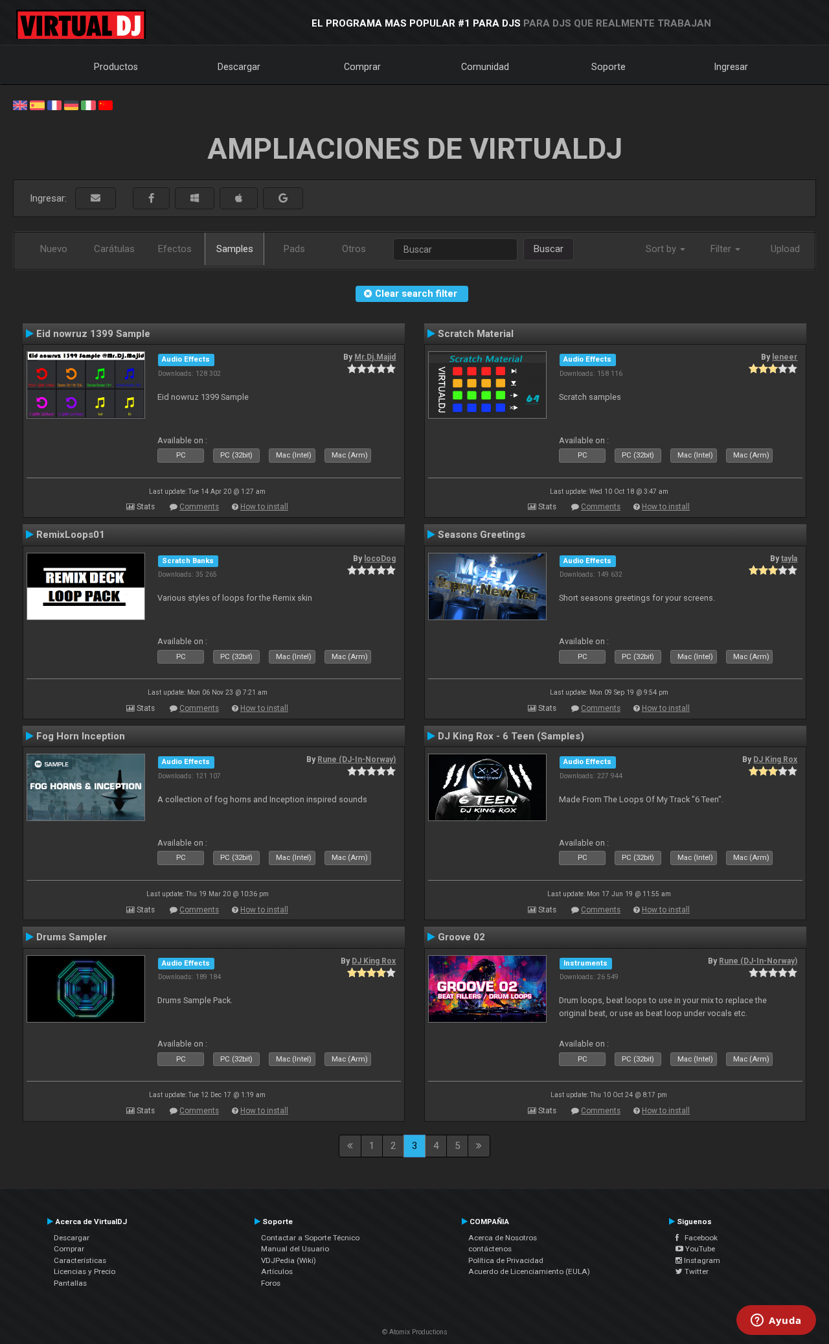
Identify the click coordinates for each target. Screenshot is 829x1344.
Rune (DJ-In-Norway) (356, 759)
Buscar (548, 249)
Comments (199, 506)
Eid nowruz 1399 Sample (93, 334)
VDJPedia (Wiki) (288, 1260)
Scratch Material (476, 334)
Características (80, 1260)
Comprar (362, 67)
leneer (784, 357)
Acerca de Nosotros (502, 1237)
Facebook (698, 1237)
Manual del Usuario (295, 1248)
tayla (789, 558)
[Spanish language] (37, 104)
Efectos (175, 249)
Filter (722, 249)
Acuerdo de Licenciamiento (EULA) (529, 1271)
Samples (234, 249)
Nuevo (53, 249)
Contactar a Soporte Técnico (310, 1237)
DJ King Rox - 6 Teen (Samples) (511, 736)
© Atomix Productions (415, 1332)
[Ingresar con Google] (283, 198)
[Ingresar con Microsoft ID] (194, 198)
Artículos (277, 1271)
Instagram (701, 1260)
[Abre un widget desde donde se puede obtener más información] (776, 1321)
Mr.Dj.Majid (375, 357)
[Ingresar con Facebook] (151, 198)
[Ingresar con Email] (95, 198)
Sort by (662, 249)
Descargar (239, 67)
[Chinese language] (105, 104)
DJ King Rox (775, 759)
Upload (785, 249)
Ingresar (731, 67)
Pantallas (70, 1283)
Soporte (608, 67)
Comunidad (485, 67)
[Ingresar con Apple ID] (239, 198)
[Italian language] (88, 104)
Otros (354, 249)
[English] (20, 104)
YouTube (699, 1248)
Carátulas (114, 249)
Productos (116, 67)
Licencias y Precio (84, 1271)
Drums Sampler (71, 937)
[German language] (71, 104)
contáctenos (490, 1248)
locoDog (380, 558)
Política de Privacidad (505, 1260)
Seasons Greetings (481, 534)
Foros (270, 1283)
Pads (294, 249)
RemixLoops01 (70, 534)
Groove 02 (461, 937)
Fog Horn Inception (80, 736)
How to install (264, 506)
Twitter (696, 1271)
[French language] (54, 104)
